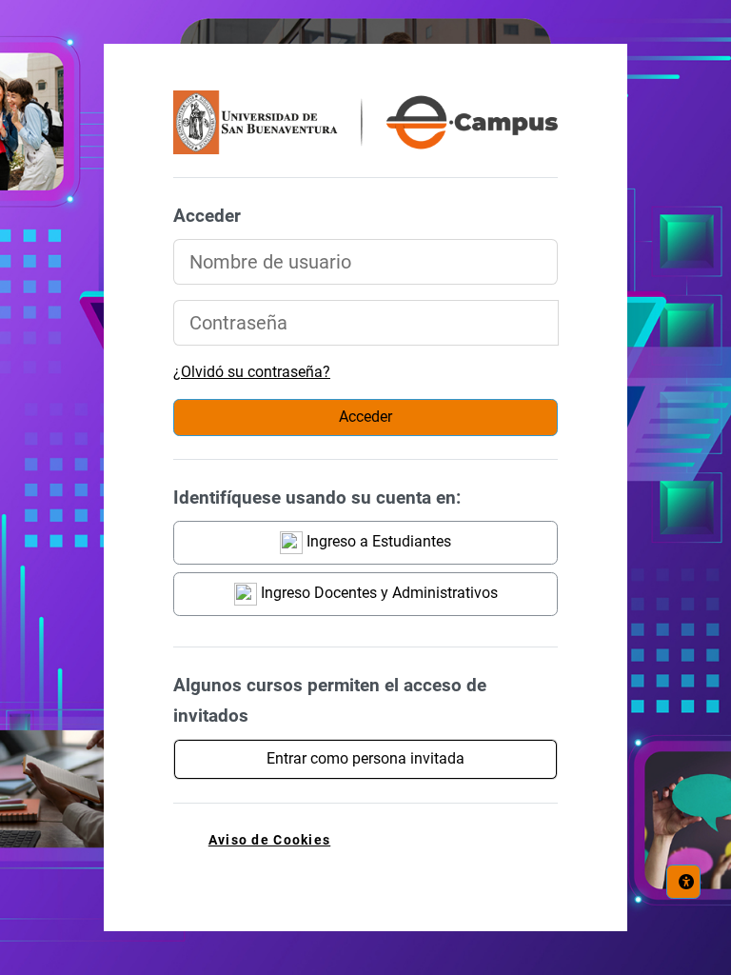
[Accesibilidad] (683, 882)
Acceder (365, 417)
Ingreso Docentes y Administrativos (377, 593)
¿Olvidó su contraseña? (251, 372)
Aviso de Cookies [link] (269, 840)
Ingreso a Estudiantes (377, 541)
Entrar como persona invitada (365, 758)
